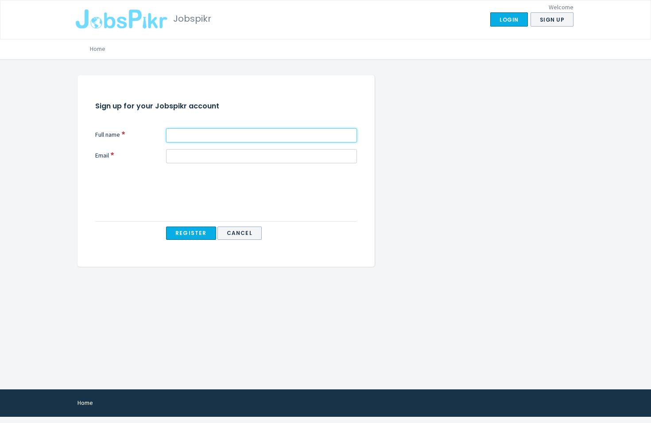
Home (97, 49)
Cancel (239, 233)
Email (102, 155)
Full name (107, 134)
